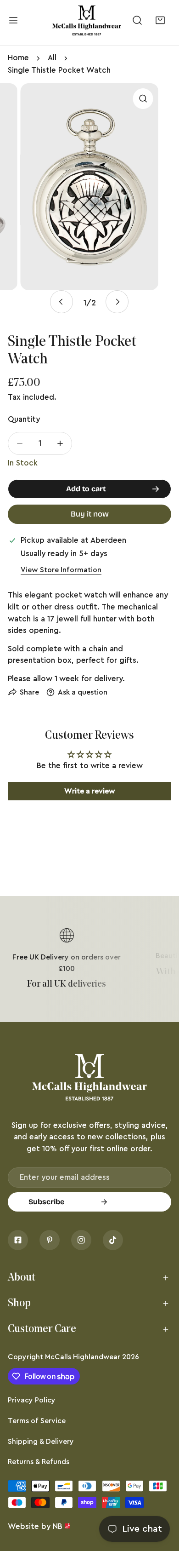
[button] (160, 20)
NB (57, 1526)
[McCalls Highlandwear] (86, 21)
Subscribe (46, 1201)
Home (18, 58)
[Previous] (61, 301)
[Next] (117, 301)
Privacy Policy (32, 1400)
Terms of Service (37, 1421)
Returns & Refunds (38, 1461)
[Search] (137, 20)
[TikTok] (113, 1240)
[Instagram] (81, 1240)
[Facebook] (18, 1240)
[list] (89, 202)
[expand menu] (13, 20)
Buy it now (90, 514)
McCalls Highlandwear (82, 1357)
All (52, 58)
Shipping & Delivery (41, 1441)
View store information (61, 570)
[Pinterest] (49, 1240)
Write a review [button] (89, 791)
